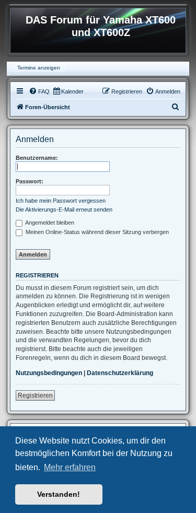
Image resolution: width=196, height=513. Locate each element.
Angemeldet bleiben (49, 222)
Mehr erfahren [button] (70, 467)
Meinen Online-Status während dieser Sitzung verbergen (96, 232)
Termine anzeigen (38, 68)
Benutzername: (37, 158)
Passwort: (29, 181)
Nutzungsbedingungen (49, 373)
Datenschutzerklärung (120, 373)
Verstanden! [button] (58, 494)
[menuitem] (39, 91)
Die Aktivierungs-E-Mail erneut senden (64, 209)
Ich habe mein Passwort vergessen (61, 200)
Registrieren (35, 395)
